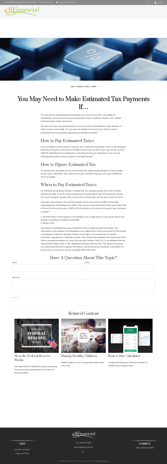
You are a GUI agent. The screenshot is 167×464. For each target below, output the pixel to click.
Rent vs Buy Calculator (124, 356)
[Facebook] (149, 2)
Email (87, 263)
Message (16, 277)
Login (159, 2)
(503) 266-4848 (47, 2)
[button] (78, 12)
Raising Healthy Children (79, 356)
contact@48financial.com (67, 2)
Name (14, 263)
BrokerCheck (104, 461)
